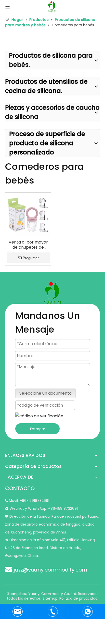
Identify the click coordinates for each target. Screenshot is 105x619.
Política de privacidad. (78, 598)
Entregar (37, 428)
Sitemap (50, 598)
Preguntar (31, 258)
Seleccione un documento (45, 393)
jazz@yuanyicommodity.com (50, 569)
